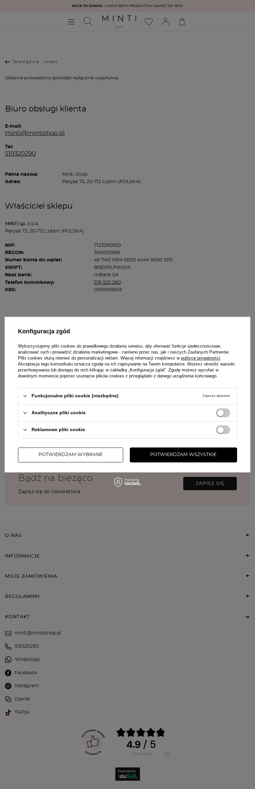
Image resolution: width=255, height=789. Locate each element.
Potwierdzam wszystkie (183, 454)
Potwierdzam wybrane (71, 454)
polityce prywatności (200, 358)
